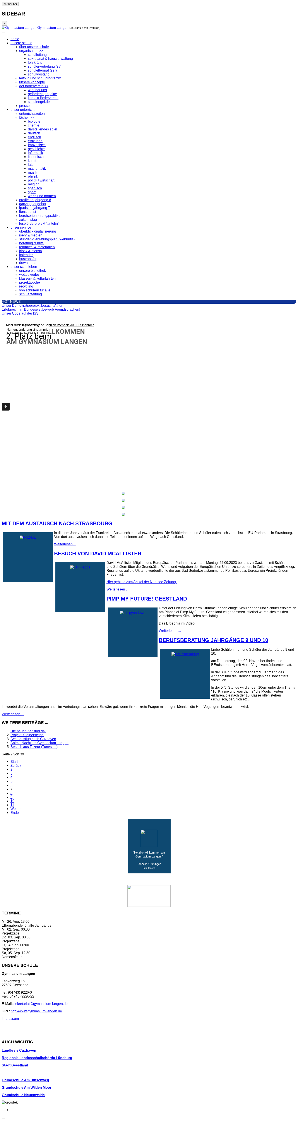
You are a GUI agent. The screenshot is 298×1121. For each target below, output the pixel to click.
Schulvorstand (39, 74)
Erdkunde (35, 141)
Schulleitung (37, 54)
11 (12, 805)
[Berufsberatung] (185, 654)
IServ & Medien (30, 235)
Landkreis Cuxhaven (19, 1050)
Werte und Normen (42, 196)
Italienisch (36, 157)
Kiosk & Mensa (30, 251)
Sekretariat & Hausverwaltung (50, 58)
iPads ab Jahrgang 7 (34, 208)
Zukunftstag (28, 219)
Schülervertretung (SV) (44, 66)
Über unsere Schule (34, 47)
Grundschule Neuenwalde (23, 1095)
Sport (32, 192)
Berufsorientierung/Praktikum (41, 215)
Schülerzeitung (30, 294)
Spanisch (35, 188)
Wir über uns (37, 90)
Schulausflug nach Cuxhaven (33, 739)
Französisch (37, 145)
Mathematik (37, 168)
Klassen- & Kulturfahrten (37, 278)
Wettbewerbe (29, 274)
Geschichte (36, 149)
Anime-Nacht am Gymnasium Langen (39, 743)
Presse (24, 106)
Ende (14, 813)
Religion (33, 184)
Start (14, 761)
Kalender (26, 255)
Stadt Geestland (15, 1065)
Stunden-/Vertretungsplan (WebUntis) (47, 239)
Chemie (33, 125)
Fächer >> (26, 117)
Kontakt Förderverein (43, 98)
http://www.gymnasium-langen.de (36, 1011)
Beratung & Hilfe (31, 243)
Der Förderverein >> (33, 86)
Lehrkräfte (35, 62)
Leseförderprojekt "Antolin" (39, 223)
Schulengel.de (39, 102)
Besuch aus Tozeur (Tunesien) (34, 747)
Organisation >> (31, 51)
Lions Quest (27, 212)
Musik (32, 172)
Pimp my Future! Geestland (146, 599)
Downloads (27, 263)
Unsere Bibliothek (32, 270)
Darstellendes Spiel (42, 129)
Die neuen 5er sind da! (28, 731)
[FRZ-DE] (28, 537)
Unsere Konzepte (32, 82)
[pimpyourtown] (132, 612)
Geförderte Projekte (42, 94)
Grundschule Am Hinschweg (25, 1080)
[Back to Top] (3, 1118)
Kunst (32, 161)
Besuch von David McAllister (97, 553)
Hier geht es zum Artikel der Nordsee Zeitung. (141, 582)
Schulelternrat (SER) (42, 70)
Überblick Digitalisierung (37, 231)
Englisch (34, 137)
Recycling (26, 286)
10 (12, 801)
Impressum (10, 1018)
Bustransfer (27, 259)
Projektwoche (29, 282)
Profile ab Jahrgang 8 (35, 200)
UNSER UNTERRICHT (22, 109)
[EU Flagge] (80, 567)
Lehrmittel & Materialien (37, 247)
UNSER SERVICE (20, 227)
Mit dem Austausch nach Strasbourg (57, 523)
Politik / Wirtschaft (41, 180)
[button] (6, 407)
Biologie (34, 121)
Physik (33, 176)
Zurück (15, 765)
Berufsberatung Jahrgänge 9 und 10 (213, 640)
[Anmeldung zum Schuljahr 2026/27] (149, 500)
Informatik (35, 153)
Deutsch (34, 133)
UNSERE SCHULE (21, 43)
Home (14, 39)
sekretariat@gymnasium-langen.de (41, 1004)
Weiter (15, 809)
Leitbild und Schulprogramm (40, 78)
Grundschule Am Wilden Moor (26, 1087)
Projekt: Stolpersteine (27, 735)
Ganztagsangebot (32, 204)
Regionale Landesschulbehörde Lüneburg (37, 1058)
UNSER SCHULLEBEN (23, 267)
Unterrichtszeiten (32, 113)
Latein (32, 164)
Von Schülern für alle (34, 290)
